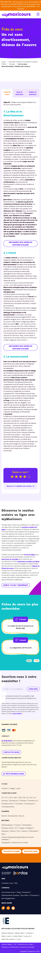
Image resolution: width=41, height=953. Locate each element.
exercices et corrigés (10, 559)
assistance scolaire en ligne (28, 561)
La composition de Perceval (20, 648)
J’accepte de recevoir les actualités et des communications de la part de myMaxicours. (21, 697)
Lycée (4, 62)
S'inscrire (33, 689)
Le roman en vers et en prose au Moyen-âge (20, 627)
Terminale (26, 62)
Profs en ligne (29, 555)
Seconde (12, 62)
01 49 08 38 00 (7, 741)
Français (12, 64)
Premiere (18, 62)
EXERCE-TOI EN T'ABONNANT (15, 585)
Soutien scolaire (11, 851)
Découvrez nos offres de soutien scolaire (20, 243)
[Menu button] (38, 14)
